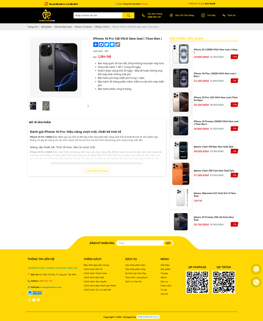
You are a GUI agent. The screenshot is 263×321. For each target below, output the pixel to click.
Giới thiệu (165, 265)
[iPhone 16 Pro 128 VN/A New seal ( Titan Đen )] (33, 105)
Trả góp (164, 273)
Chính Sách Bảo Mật (94, 277)
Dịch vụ (164, 281)
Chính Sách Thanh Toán (95, 273)
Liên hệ (164, 293)
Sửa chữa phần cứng (135, 269)
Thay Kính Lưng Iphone (136, 277)
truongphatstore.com (51, 287)
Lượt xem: (98, 51)
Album (164, 277)
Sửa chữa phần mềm (135, 265)
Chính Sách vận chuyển (95, 281)
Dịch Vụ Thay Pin (133, 281)
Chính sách (166, 285)
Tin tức (164, 289)
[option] (203, 54)
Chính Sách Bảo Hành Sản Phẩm (100, 285)
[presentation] (29, 105)
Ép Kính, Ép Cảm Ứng (135, 273)
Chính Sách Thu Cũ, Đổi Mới (97, 289)
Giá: (95, 57)
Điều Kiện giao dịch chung (96, 265)
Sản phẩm (165, 269)
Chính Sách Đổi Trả (93, 269)
